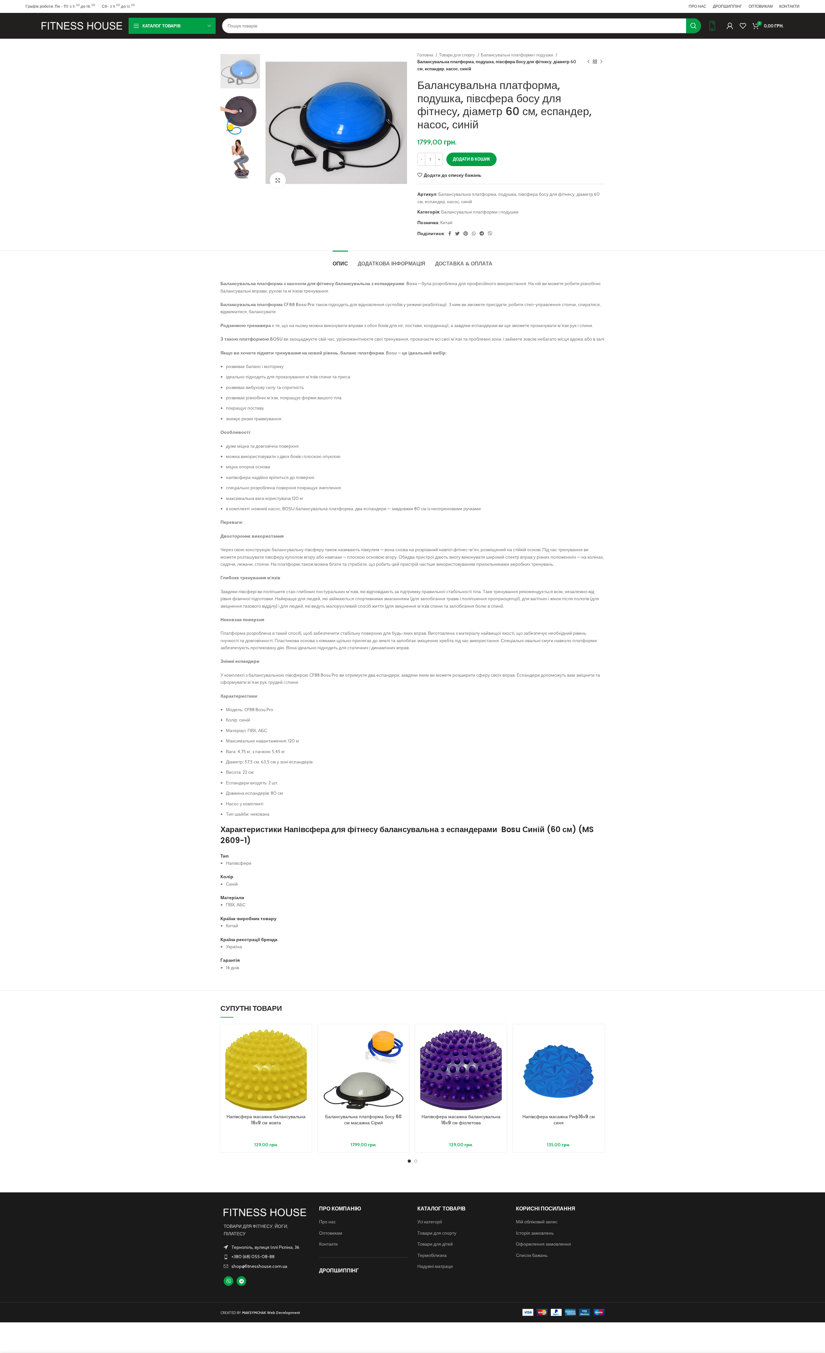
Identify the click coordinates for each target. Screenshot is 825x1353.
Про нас (327, 1222)
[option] (240, 71)
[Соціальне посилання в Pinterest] (465, 233)
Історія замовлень (535, 1233)
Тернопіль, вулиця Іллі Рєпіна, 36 (265, 1247)
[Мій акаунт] (729, 25)
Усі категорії (429, 1222)
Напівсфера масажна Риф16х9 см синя (558, 1119)
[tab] (340, 260)
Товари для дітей (435, 1244)
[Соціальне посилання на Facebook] (449, 233)
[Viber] (228, 1281)
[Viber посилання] (490, 233)
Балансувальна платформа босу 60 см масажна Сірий (363, 1119)
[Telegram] (241, 1281)
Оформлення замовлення (543, 1244)
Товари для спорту (457, 54)
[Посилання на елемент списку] (265, 1256)
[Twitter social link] (457, 233)
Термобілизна (432, 1255)
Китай (446, 222)
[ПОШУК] (693, 25)
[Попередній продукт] (588, 62)
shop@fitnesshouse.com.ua (259, 1266)
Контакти (328, 1244)
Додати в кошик (471, 159)
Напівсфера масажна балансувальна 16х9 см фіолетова (461, 1119)
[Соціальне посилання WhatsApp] (474, 233)
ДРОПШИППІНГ (339, 1270)
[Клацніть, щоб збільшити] (278, 180)
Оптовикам (330, 1233)
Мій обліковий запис (537, 1222)
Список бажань (532, 1255)
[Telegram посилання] (482, 233)
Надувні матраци (435, 1266)
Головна (425, 54)
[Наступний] (601, 62)
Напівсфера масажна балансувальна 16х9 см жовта (266, 1119)
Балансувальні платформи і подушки (517, 54)
